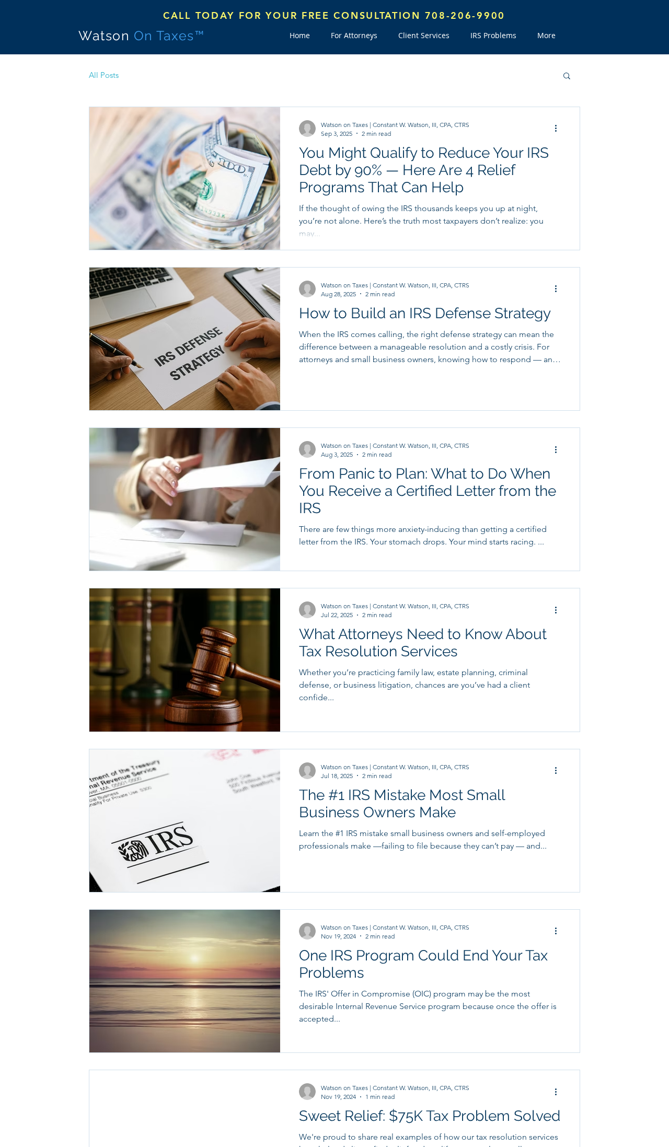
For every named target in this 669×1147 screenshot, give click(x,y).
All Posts (104, 75)
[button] (567, 76)
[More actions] (559, 128)
